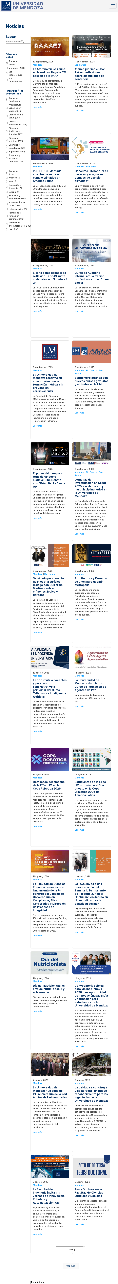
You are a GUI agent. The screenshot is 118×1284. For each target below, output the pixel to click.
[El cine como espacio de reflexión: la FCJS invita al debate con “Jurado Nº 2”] (50, 250)
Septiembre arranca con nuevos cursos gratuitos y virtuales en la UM (91, 381)
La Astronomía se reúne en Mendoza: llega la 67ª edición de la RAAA (49, 72)
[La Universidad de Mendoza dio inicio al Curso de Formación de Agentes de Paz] (91, 657)
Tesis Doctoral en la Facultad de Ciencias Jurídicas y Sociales (89, 1193)
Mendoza (37, 65)
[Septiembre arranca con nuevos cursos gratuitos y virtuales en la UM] (91, 351)
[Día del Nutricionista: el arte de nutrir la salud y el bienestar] (50, 963)
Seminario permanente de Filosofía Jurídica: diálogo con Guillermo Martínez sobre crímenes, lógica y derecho (48, 587)
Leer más (37, 107)
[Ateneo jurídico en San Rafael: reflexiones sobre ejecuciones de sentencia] (91, 46)
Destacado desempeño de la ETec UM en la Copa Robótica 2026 (49, 785)
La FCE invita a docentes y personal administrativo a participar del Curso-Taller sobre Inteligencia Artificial (50, 688)
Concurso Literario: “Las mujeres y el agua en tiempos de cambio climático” (91, 176)
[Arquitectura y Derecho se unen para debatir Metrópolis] (91, 555)
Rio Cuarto (91, 370)
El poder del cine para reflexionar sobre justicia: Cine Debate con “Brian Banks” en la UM (49, 480)
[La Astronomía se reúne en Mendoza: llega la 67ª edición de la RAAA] (50, 46)
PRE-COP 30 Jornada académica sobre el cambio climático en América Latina (47, 176)
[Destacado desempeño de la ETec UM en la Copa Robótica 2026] (50, 759)
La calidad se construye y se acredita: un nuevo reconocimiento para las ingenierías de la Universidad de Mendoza (92, 1094)
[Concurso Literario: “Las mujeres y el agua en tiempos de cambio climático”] (91, 148)
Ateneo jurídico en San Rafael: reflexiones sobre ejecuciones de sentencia (90, 74)
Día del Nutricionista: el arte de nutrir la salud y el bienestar (49, 989)
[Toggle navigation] (113, 5)
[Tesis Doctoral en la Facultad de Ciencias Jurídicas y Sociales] (91, 1166)
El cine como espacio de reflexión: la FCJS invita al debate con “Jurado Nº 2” (50, 277)
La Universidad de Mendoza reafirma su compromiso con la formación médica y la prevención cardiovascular (48, 383)
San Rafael (80, 65)
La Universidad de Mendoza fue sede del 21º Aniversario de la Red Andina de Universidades (50, 1092)
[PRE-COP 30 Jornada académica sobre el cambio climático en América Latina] (50, 148)
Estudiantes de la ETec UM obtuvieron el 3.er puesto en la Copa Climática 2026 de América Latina (90, 788)
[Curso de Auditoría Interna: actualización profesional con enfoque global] (91, 250)
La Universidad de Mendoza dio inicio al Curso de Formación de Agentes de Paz (90, 685)
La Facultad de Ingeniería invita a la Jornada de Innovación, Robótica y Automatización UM (49, 1196)
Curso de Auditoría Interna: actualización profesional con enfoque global (92, 277)
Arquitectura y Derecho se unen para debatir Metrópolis (91, 582)
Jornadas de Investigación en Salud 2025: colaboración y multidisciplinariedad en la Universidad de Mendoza (91, 488)
